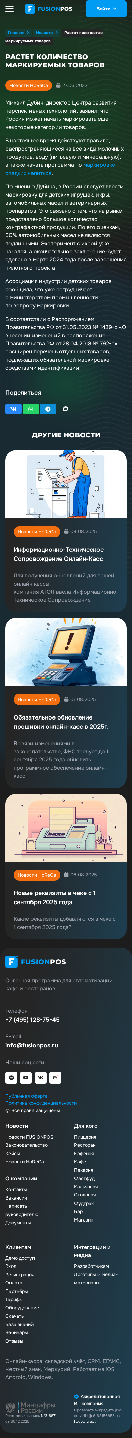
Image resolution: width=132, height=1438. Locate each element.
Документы (18, 1222)
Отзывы (14, 1341)
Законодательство (26, 1145)
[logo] (49, 9)
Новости (44, 33)
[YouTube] (26, 1078)
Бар (78, 1211)
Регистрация (19, 1275)
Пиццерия (85, 1137)
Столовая (85, 1195)
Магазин (83, 1220)
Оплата (13, 1283)
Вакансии (16, 1198)
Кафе (80, 1162)
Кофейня (84, 1153)
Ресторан (85, 1145)
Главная (16, 33)
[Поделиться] (13, 409)
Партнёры (16, 1291)
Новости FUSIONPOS (29, 1137)
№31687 (48, 1415)
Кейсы (12, 1153)
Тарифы (14, 1299)
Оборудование (22, 1308)
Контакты (16, 1189)
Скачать (14, 1316)
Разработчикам (91, 1266)
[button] (9, 9)
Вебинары (16, 1332)
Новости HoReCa (28, 85)
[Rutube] (55, 1078)
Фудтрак (84, 1203)
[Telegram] (11, 1078)
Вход (10, 1266)
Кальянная (86, 1187)
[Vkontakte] (41, 1078)
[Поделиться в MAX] (66, 409)
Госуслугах (84, 1421)
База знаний (19, 1324)
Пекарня (83, 1170)
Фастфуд (84, 1178)
